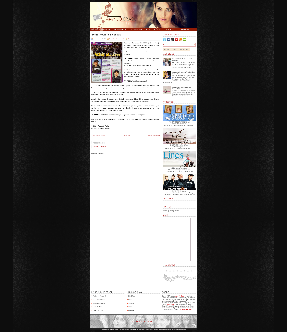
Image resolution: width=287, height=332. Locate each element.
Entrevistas (112, 38)
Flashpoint (118, 38)
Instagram (131, 303)
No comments (131, 38)
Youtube (130, 307)
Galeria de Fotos (98, 310)
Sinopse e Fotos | (182, 148)
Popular (166, 49)
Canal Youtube (97, 307)
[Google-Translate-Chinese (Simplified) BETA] (170, 272)
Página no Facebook (99, 296)
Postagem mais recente (98, 135)
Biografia (105, 29)
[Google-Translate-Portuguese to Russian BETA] (188, 272)
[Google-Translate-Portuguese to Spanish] (192, 272)
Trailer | (185, 171)
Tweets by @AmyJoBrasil (171, 211)
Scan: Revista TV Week (106, 34)
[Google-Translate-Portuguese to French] (174, 272)
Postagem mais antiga (154, 135)
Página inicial (126, 135)
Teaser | (176, 125)
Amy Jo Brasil (180, 296)
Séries (123, 38)
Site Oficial (131, 296)
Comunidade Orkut (99, 303)
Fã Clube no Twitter (99, 299)
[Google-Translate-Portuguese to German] (177, 272)
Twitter (130, 299)
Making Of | (178, 171)
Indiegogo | (182, 125)
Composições (153, 29)
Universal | (186, 194)
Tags (174, 49)
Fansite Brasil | (178, 194)
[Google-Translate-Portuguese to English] (166, 272)
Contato (184, 29)
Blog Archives (184, 49)
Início (94, 29)
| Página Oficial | (170, 148)
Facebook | (190, 125)
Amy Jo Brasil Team (112, 329)
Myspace (131, 310)
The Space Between (185, 309)
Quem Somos (170, 29)
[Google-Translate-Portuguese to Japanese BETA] (184, 272)
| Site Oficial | (168, 125)
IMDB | (190, 148)
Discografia (136, 29)
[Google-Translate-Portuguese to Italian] (181, 272)
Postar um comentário (100, 146)
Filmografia (120, 29)
